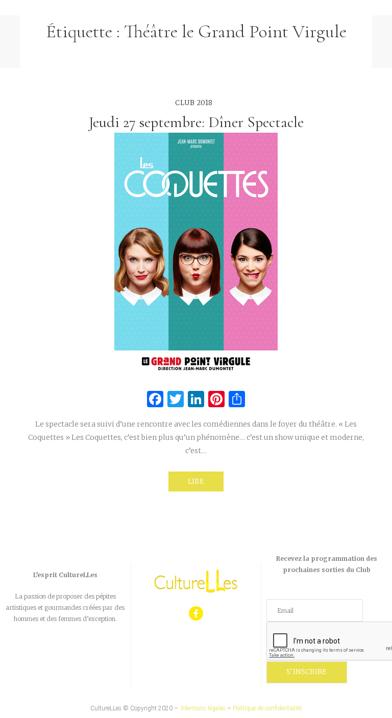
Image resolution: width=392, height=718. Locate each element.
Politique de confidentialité (267, 708)
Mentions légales (203, 708)
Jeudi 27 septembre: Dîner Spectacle (196, 122)
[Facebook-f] (196, 613)
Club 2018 (194, 102)
